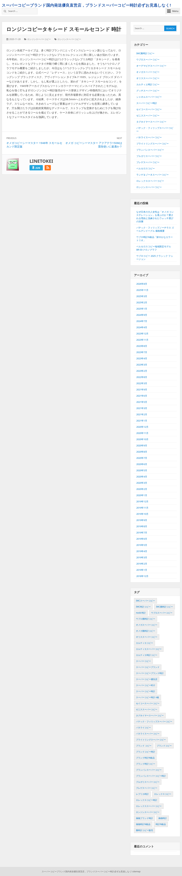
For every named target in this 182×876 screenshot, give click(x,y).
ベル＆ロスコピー (145, 168)
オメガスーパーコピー (147, 72)
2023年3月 (141, 364)
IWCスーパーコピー (145, 600)
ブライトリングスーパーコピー (152, 143)
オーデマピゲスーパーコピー (151, 65)
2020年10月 (142, 439)
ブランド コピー (143, 745)
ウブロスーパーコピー (147, 59)
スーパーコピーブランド (147, 667)
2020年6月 (141, 464)
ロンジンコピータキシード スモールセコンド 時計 (63, 29)
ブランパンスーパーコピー (150, 149)
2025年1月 (141, 308)
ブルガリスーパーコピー (149, 156)
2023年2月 (141, 370)
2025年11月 (142, 290)
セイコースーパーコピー (149, 109)
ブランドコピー (164, 745)
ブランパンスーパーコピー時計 (151, 775)
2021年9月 (141, 389)
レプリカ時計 (142, 794)
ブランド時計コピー (145, 763)
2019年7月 (141, 532)
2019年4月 (141, 551)
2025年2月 (141, 302)
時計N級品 (161, 824)
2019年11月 (142, 507)
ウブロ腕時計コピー (145, 618)
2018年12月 (142, 576)
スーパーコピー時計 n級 (147, 697)
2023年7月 (141, 352)
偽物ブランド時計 (144, 818)
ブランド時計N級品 (145, 757)
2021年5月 (141, 402)
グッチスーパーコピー (147, 90)
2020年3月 (141, 482)
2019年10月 (142, 513)
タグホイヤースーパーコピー (151, 121)
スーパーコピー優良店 (146, 679)
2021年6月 (141, 395)
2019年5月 (141, 545)
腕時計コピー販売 (144, 830)
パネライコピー (143, 727)
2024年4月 (141, 327)
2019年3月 (141, 557)
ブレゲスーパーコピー (147, 162)
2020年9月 (141, 445)
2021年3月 (141, 408)
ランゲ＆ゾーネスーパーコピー (152, 174)
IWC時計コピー (143, 606)
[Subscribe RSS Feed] (48, 167)
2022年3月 (141, 383)
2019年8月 (141, 526)
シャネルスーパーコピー (149, 96)
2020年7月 (141, 458)
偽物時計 (162, 818)
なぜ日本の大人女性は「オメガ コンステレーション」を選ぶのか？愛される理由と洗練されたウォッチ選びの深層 (155, 216)
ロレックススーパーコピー (150, 180)
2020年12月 (142, 426)
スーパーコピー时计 (145, 685)
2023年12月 (142, 333)
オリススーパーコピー (147, 78)
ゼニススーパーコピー (147, 115)
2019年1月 (141, 569)
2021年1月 (141, 420)
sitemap (136, 871)
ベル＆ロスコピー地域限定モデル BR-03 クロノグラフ (153, 248)
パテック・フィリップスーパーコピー (154, 721)
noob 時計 (141, 612)
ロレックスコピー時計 (146, 800)
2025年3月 (141, 296)
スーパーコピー (143, 661)
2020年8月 (141, 451)
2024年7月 (141, 321)
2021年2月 (141, 414)
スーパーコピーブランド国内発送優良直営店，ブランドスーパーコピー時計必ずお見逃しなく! (86, 5)
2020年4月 (141, 476)
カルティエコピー (144, 642)
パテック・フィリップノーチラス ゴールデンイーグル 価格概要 (155, 229)
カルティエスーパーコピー (149, 649)
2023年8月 (141, 346)
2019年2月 (141, 563)
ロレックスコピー (162, 794)
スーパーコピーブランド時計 (150, 673)
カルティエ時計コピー (147, 84)
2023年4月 (141, 358)
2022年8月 (141, 377)
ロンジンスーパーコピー (39, 39)
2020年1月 (141, 495)
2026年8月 (141, 283)
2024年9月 (141, 314)
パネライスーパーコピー (149, 137)
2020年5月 (141, 470)
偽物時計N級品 (143, 824)
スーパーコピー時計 (146, 103)
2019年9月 (141, 520)
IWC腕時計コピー (145, 53)
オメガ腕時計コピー (145, 630)
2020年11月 (142, 433)
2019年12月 (142, 501)
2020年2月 (141, 489)
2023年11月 (142, 339)
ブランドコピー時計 (145, 751)
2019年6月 (141, 538)
